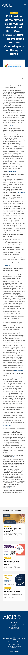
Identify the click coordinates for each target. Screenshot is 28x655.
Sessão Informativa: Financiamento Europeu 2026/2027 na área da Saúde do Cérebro (14, 562)
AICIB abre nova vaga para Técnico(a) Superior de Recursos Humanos (13, 530)
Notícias (8, 526)
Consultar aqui (12, 126)
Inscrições (10, 405)
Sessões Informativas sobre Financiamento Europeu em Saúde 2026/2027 (12, 591)
